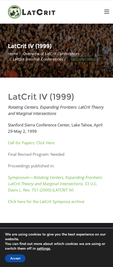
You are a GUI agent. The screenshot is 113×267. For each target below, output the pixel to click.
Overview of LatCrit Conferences (51, 53)
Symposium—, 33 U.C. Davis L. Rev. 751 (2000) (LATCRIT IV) (55, 184)
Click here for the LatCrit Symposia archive (46, 201)
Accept (15, 258)
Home (13, 53)
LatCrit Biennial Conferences (38, 59)
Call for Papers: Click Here (31, 142)
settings (43, 248)
